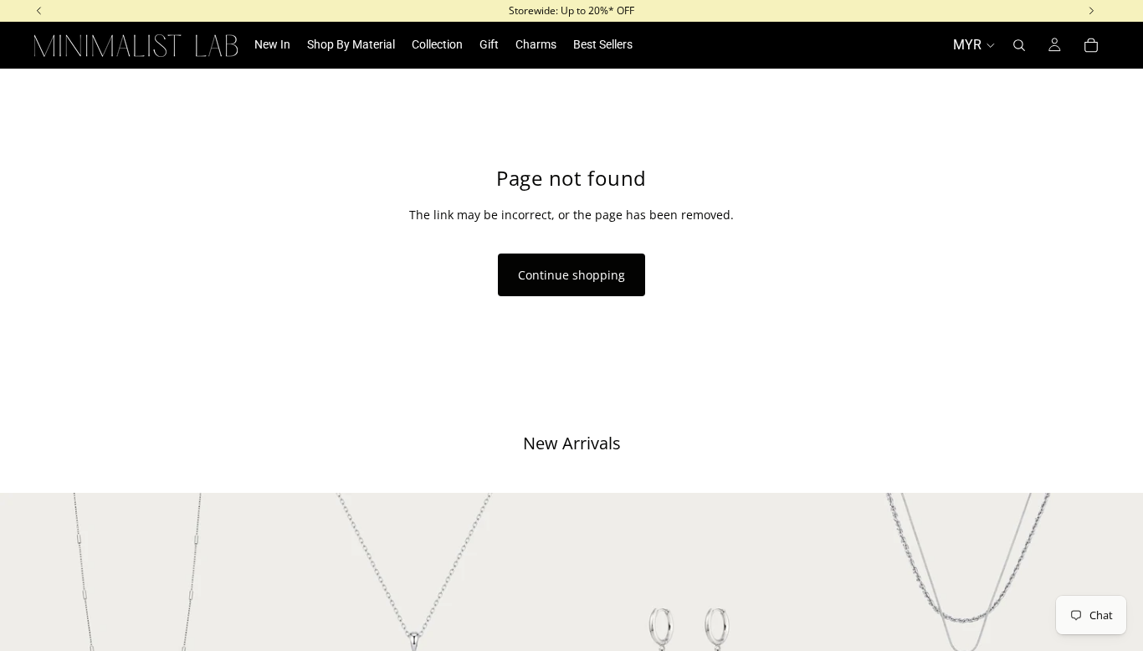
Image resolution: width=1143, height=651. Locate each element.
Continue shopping (571, 275)
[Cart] (1091, 45)
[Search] (1019, 45)
